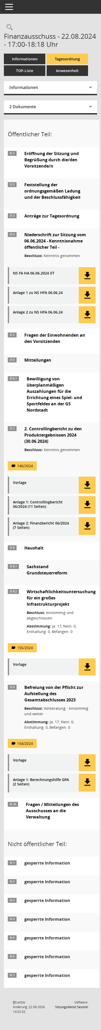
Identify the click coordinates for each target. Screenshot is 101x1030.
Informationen (25, 58)
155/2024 (25, 647)
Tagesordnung (67, 58)
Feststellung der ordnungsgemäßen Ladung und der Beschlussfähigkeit (52, 191)
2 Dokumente (22, 107)
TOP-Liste (24, 70)
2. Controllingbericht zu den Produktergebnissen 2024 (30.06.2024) (53, 435)
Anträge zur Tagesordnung (51, 216)
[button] (87, 275)
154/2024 (25, 743)
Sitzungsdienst (71, 1007)
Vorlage (19, 483)
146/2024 (25, 465)
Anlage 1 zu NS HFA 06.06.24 (38, 293)
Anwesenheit (67, 70)
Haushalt (34, 548)
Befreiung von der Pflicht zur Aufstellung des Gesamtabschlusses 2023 (53, 693)
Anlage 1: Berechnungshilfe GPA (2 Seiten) (41, 782)
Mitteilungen (37, 360)
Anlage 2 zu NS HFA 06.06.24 (38, 312)
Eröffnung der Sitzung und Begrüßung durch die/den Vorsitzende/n (51, 160)
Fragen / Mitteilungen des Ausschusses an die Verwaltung (52, 811)
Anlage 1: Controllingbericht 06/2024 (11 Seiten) (38, 504)
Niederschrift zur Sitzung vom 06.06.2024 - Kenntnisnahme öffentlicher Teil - (55, 241)
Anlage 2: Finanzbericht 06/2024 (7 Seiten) (41, 525)
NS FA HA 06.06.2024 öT (33, 273)
